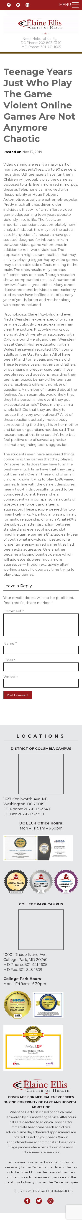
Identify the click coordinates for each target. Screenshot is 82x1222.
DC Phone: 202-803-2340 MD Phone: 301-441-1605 (41, 45)
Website (10, 677)
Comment (13, 611)
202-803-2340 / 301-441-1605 (46, 1191)
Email (9, 660)
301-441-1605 (36, 965)
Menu (65, 5)
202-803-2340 (37, 809)
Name (10, 643)
